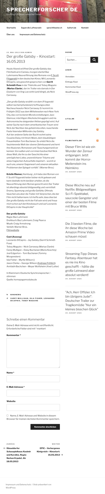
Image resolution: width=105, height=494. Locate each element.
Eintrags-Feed (71, 82)
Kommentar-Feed (73, 87)
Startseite (11, 27)
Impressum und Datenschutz (32, 34)
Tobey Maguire (30, 301)
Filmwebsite (13, 230)
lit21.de (69, 119)
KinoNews (15, 295)
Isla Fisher (36, 298)
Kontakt (85, 27)
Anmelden (69, 76)
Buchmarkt (71, 130)
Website (11, 401)
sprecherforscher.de (42, 10)
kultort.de (71, 27)
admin (28, 52)
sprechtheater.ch (54, 27)
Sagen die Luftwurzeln (31, 27)
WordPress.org (71, 92)
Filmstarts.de (73, 141)
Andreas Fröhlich (46, 263)
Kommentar (14, 335)
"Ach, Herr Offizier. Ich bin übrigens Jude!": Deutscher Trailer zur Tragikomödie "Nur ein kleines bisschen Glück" (81, 300)
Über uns (10, 34)
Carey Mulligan (19, 298)
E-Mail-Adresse (16, 387)
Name (10, 372)
